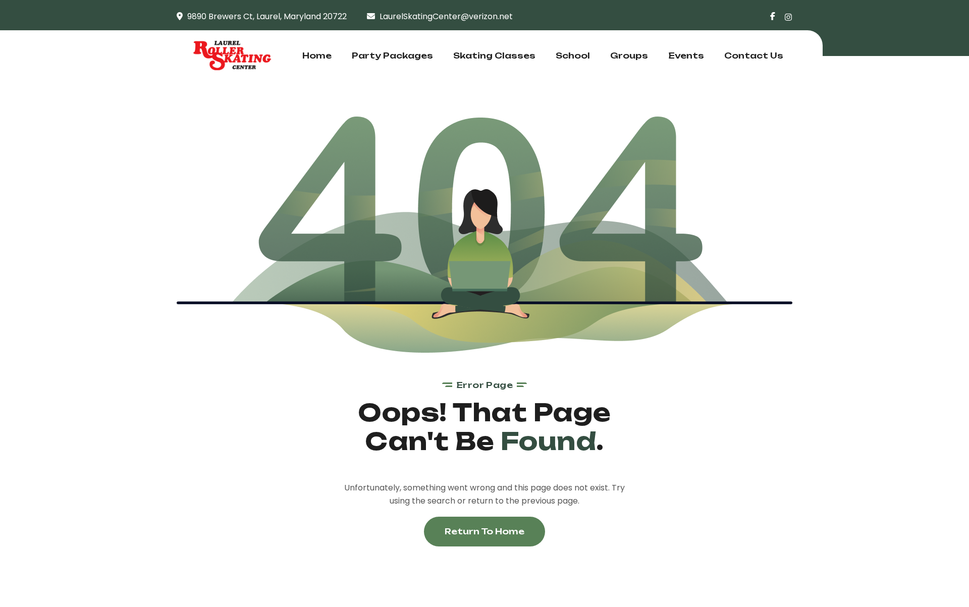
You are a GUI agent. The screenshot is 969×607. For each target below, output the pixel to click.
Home (317, 55)
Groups (629, 55)
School (573, 55)
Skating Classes (494, 55)
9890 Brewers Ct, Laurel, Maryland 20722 (267, 16)
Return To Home (484, 531)
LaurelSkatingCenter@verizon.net (446, 16)
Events (686, 55)
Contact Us (753, 55)
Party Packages (392, 55)
